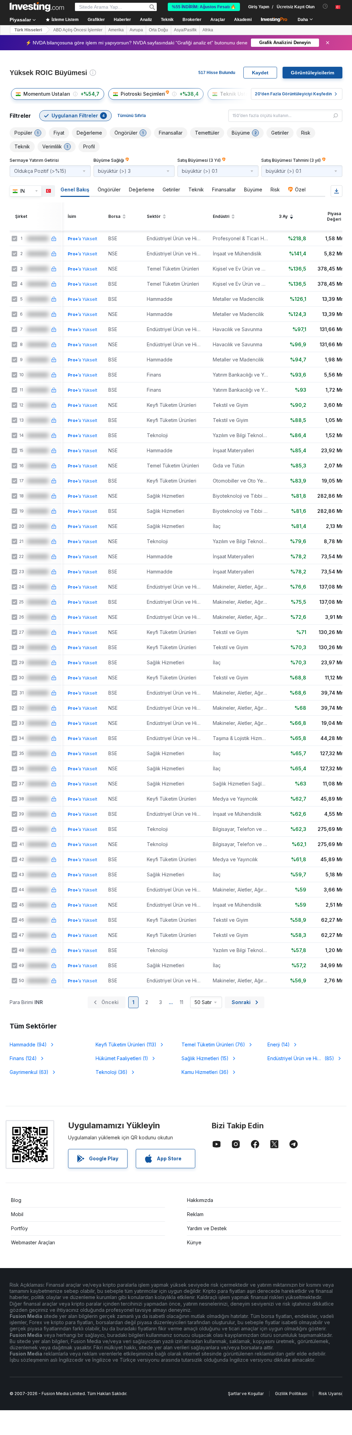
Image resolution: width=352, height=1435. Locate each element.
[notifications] (325, 6)
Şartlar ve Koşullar (246, 1393)
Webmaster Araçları (33, 1242)
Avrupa (136, 30)
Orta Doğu (158, 30)
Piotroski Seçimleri (143, 94)
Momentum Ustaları (46, 94)
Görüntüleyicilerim (312, 72)
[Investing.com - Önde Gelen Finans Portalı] (37, 7)
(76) (213, 1044)
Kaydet (260, 72)
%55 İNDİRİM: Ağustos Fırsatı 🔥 (204, 6)
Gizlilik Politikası (291, 1393)
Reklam (195, 1214)
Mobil (17, 1214)
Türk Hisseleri (28, 30)
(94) (28, 1044)
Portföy (19, 1228)
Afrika (207, 30)
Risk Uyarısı (330, 1393)
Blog (16, 1200)
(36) (112, 1072)
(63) (29, 1072)
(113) (126, 1044)
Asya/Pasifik (185, 30)
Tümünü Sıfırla (131, 115)
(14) (278, 1044)
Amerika (116, 30)
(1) (122, 1058)
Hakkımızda (200, 1200)
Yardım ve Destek (207, 1228)
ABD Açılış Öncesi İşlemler (77, 30)
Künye (194, 1242)
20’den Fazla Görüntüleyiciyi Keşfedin (293, 93)
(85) (300, 1058)
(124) (23, 1058)
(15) (205, 1058)
